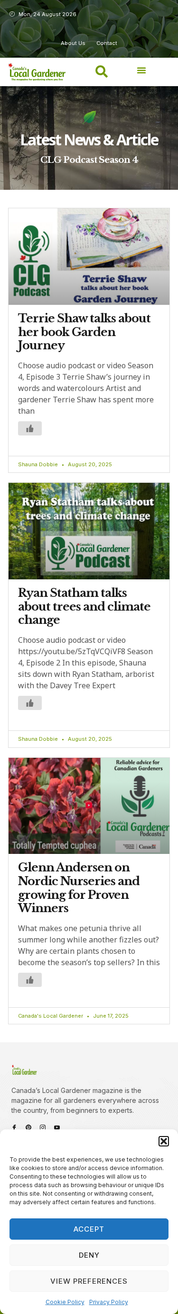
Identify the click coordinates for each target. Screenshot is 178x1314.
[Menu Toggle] (142, 70)
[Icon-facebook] (14, 1127)
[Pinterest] (28, 1127)
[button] (164, 1141)
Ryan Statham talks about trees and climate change (84, 606)
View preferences (89, 1281)
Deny (89, 1255)
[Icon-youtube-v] (57, 1127)
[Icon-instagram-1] (43, 1127)
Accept (89, 1229)
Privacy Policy (108, 1301)
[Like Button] (30, 428)
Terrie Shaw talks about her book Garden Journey (84, 332)
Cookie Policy (65, 1301)
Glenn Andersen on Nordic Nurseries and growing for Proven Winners (79, 888)
